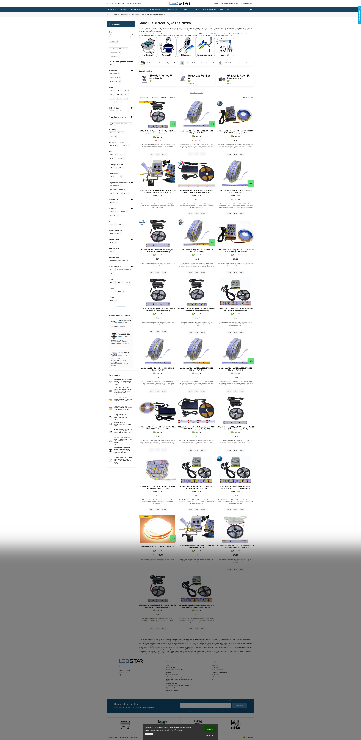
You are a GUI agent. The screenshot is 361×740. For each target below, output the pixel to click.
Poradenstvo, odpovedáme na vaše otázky (178, 685)
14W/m (113, 154)
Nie (121, 167)
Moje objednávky (170, 688)
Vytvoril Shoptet (250, 737)
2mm (112, 282)
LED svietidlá (215, 667)
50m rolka (123, 49)
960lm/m (113, 202)
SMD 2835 (114, 111)
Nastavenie (149, 734)
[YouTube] (124, 679)
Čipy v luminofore (115, 233)
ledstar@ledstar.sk (124, 670)
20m (126, 90)
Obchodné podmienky (171, 674)
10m (112, 90)
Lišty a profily (216, 677)
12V (112, 269)
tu (182, 730)
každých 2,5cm (115, 77)
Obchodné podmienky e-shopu (229, 3)
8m (112, 102)
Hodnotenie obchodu (246, 3)
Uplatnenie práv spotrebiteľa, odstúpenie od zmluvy (178, 679)
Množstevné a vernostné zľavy (174, 669)
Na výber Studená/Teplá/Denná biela (121, 123)
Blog (213, 679)
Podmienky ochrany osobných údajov (176, 677)
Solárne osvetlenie (217, 669)
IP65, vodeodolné (115, 185)
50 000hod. (125, 145)
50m (112, 98)
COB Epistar (124, 111)
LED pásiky (215, 665)
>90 (112, 64)
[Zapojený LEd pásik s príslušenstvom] (236, 725)
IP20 (112, 193)
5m (119, 98)
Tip (129, 45)
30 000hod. (114, 145)
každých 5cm (114, 73)
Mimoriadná (114, 211)
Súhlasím (210, 729)
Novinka (121, 45)
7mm (127, 282)
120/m (121, 133)
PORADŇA (216, 3)
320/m (113, 136)
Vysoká (124, 211)
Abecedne (172, 97)
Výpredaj (113, 49)
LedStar (113, 300)
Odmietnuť (209, 735)
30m (119, 94)
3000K (113, 242)
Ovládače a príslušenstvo (219, 672)
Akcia (112, 45)
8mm (112, 224)
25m (112, 94)
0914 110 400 (123, 672)
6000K (164, 154)
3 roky (121, 291)
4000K (157, 154)
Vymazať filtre (121, 306)
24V (112, 273)
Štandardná (114, 215)
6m (126, 98)
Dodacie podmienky (171, 667)
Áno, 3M (113, 167)
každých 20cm (115, 81)
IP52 (126, 193)
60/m (112, 133)
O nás (167, 665)
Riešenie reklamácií (171, 683)
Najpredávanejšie (143, 97)
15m (119, 90)
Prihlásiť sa (239, 705)
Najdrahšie (163, 97)
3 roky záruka (114, 56)
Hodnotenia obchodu (171, 690)
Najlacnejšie (154, 97)
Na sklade (114, 41)
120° (112, 251)
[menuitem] (112, 9)
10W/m (121, 158)
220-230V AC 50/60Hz (123, 269)
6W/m (112, 158)
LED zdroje (215, 674)
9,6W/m (122, 154)
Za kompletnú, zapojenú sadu (119, 260)
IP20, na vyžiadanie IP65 (117, 189)
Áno (112, 176)
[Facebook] (108, 4)
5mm (119, 282)
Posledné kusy (115, 52)
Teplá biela (114, 120)
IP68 (119, 193)
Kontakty (168, 672)
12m (118, 102)
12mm (120, 224)
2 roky (113, 291)
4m (126, 94)
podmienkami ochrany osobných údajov (143, 707)
